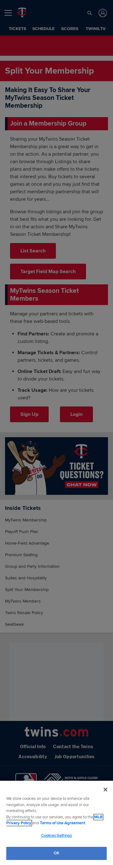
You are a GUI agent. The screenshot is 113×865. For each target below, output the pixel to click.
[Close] (105, 789)
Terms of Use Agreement (62, 823)
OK (56, 853)
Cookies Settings (56, 835)
